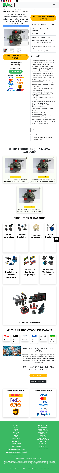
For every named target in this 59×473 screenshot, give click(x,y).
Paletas (25, 10)
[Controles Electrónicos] (29, 303)
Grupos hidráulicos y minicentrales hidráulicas (16, 452)
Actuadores (42, 433)
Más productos (42, 438)
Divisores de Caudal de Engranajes (29, 272)
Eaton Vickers (16, 432)
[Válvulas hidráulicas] (50, 227)
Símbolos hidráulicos (16, 445)
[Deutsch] (6, 1)
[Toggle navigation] (54, 5)
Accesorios (42, 435)
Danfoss (6, 340)
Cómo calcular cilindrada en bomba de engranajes (16, 451)
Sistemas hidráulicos (43, 430)
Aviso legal (21, 468)
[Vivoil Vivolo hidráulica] (52, 336)
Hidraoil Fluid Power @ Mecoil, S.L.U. (34, 458)
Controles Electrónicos (29, 322)
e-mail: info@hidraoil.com (38, 375)
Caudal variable (32, 10)
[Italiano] (12, 1)
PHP (44, 10)
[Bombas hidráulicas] (9, 227)
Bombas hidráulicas (17, 10)
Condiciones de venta (14, 468)
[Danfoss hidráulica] (6, 336)
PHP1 (18, 11)
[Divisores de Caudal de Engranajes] (29, 260)
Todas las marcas (16, 438)
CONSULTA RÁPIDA (15, 177)
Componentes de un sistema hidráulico (16, 449)
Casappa (16, 436)
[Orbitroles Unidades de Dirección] (48, 260)
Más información (37, 130)
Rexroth (25, 340)
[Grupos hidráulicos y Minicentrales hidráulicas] (11, 260)
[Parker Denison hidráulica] (15, 336)
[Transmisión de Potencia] (36, 227)
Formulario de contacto (38, 381)
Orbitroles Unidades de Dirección (48, 272)
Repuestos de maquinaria (43, 439)
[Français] (4, 1)
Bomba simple (25, 11)
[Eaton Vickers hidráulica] (34, 336)
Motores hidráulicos (42, 429)
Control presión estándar (10, 11)
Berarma (39, 10)
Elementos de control (43, 432)
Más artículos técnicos (16, 454)
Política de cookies (35, 468)
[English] (1, 1)
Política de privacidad (27, 468)
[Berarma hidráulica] (43, 336)
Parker (16, 430)
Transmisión (43, 436)
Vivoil (16, 433)
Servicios (43, 445)
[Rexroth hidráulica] (25, 336)
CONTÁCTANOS (16, 72)
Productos (9, 10)
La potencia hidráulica (16, 443)
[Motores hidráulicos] (22, 227)
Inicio (4, 10)
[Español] (8, 1)
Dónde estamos (42, 446)
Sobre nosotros (42, 443)
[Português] (10, 1)
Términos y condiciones (44, 468)
